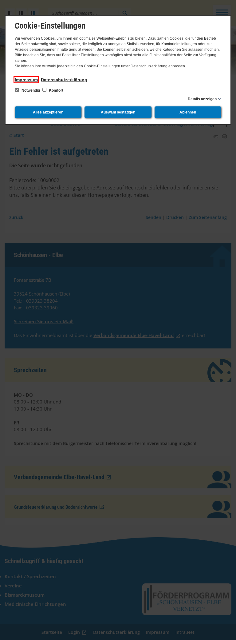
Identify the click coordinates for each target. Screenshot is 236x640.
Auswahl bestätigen (118, 112)
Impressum (26, 79)
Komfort (55, 90)
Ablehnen (187, 112)
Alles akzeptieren (48, 112)
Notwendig (31, 90)
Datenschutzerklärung (64, 79)
